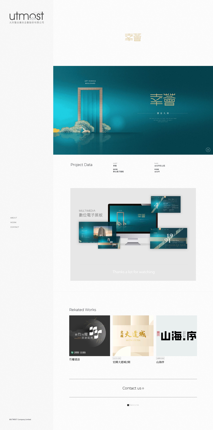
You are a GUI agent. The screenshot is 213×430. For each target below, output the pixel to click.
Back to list (134, 405)
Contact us (132, 388)
